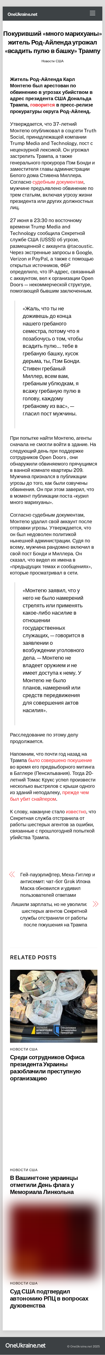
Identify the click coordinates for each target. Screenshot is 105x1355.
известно (76, 812)
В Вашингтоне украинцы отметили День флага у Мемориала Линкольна (44, 1184)
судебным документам (58, 182)
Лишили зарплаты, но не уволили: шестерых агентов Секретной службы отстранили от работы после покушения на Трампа (49, 914)
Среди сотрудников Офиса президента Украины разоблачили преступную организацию (47, 1068)
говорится (42, 105)
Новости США (52, 61)
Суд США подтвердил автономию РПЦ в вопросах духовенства (49, 1298)
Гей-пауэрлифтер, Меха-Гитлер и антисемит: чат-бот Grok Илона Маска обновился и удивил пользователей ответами (57, 885)
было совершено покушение (60, 760)
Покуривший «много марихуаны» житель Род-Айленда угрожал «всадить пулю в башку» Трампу (52, 42)
